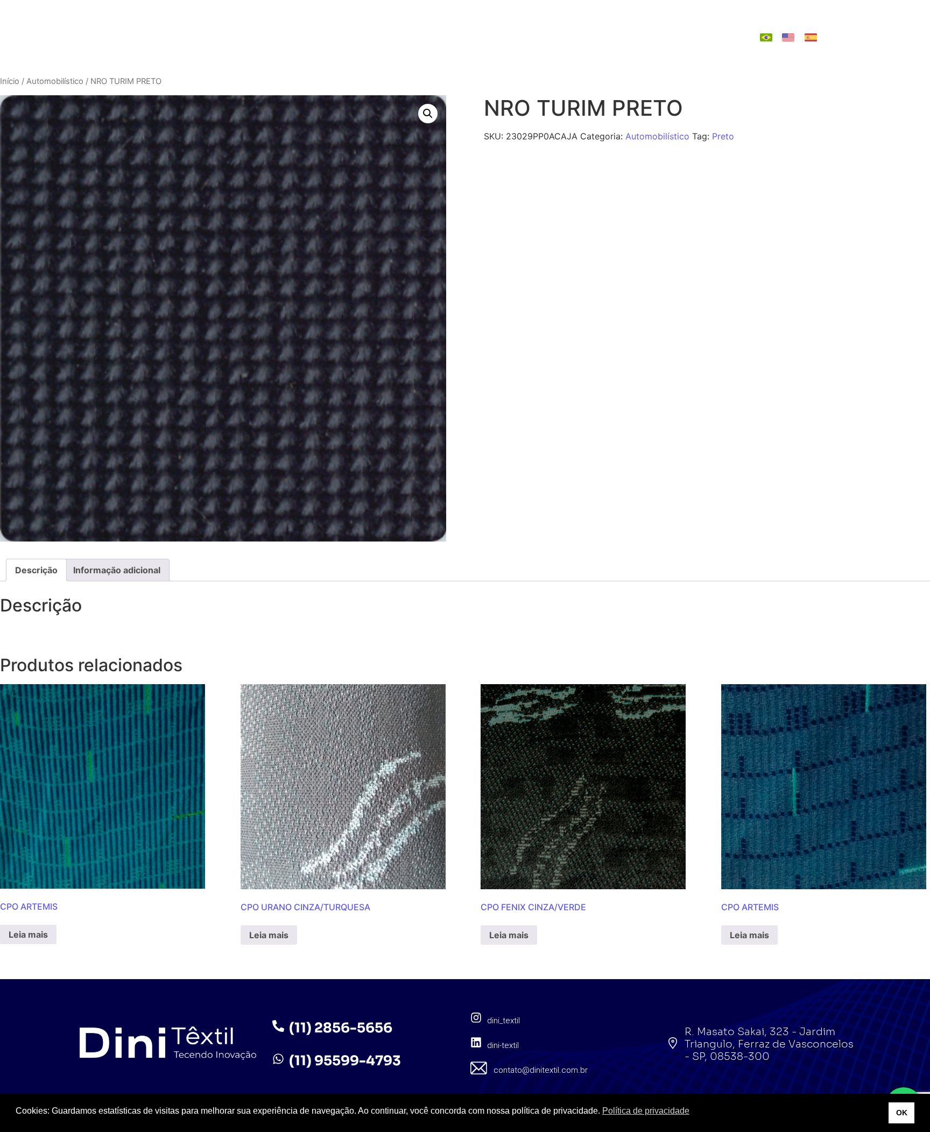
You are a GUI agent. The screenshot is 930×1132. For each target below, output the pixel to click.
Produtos (367, 37)
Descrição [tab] (36, 570)
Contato (639, 37)
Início (9, 81)
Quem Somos (294, 37)
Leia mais (28, 934)
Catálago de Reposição (544, 37)
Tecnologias (440, 37)
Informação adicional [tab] (116, 570)
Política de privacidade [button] (645, 1110)
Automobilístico (54, 81)
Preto (723, 136)
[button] (428, 113)
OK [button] (901, 1112)
